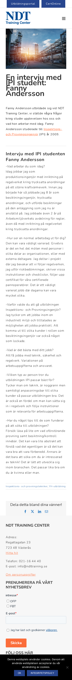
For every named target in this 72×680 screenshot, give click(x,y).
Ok (19, 673)
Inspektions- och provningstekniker (27, 486)
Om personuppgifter (21, 575)
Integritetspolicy (42, 673)
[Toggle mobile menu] (64, 19)
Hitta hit (12, 553)
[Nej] (67, 667)
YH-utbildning (57, 486)
